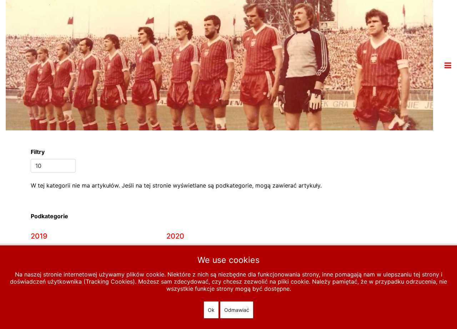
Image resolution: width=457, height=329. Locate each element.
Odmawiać (236, 310)
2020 (175, 236)
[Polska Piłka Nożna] (219, 64)
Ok (211, 310)
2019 (39, 236)
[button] (448, 65)
